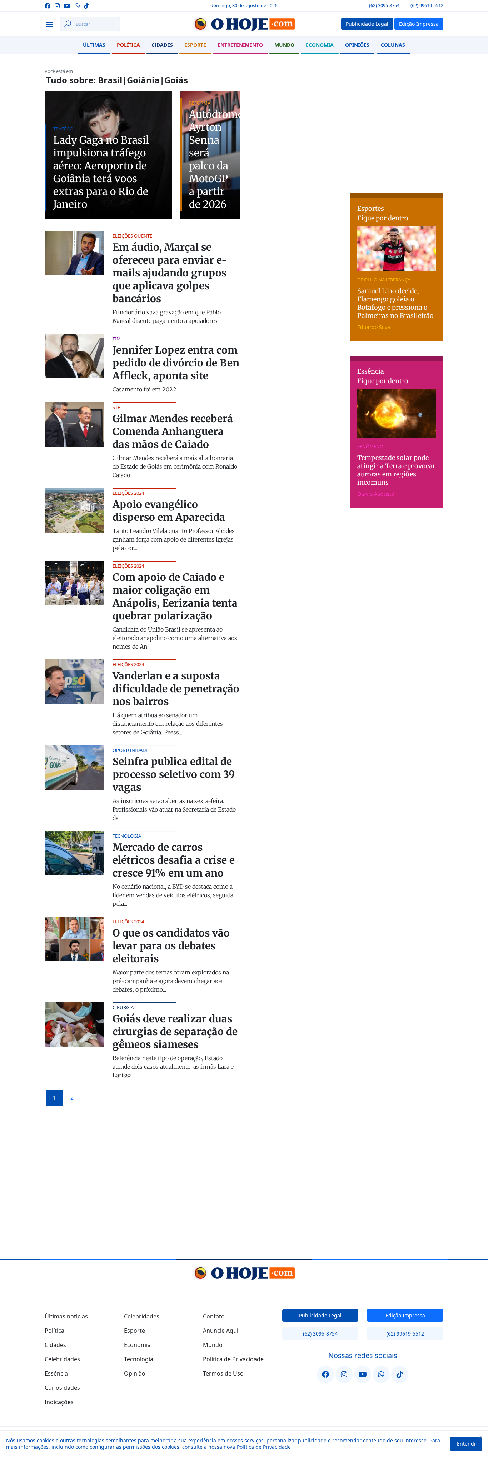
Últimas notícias (66, 1316)
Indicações (59, 1402)
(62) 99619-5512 (426, 5)
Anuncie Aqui (220, 1330)
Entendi (466, 1443)
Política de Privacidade (264, 1446)
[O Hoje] (244, 24)
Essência (56, 1373)
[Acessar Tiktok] (86, 5)
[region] (244, 1444)
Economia (320, 44)
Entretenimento (240, 44)
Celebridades (62, 1359)
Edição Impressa (405, 1315)
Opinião (134, 1373)
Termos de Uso (223, 1373)
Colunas (393, 44)
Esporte (195, 44)
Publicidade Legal (320, 1315)
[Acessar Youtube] (67, 5)
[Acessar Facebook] (47, 5)
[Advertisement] (403, 135)
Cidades (162, 44)
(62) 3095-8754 (384, 5)
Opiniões (357, 44)
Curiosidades (62, 1388)
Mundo (284, 44)
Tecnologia (138, 1359)
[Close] (480, 1436)
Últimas (94, 44)
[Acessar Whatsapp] (77, 5)
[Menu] (51, 24)
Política (128, 44)
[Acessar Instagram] (57, 5)
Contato (214, 1316)
